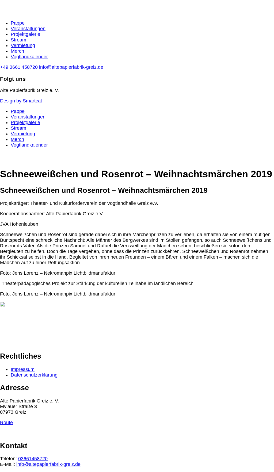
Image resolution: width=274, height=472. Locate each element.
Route (6, 422)
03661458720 (33, 458)
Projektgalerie (25, 34)
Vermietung (23, 45)
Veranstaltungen (28, 28)
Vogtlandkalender (29, 56)
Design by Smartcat (21, 100)
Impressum (23, 369)
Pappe (18, 23)
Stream (18, 40)
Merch (17, 51)
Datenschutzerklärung (34, 375)
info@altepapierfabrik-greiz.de (48, 464)
